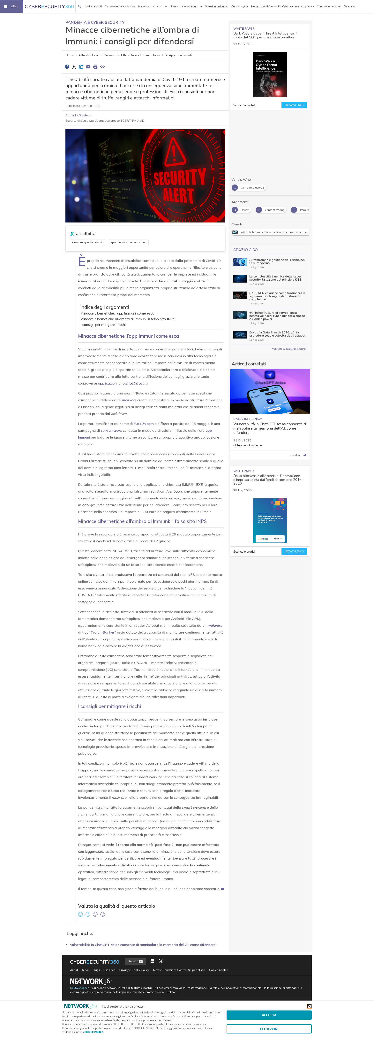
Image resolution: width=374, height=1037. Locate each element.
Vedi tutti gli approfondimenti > (289, 348)
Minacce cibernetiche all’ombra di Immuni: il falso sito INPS (127, 319)
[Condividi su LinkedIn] (81, 66)
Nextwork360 (78, 988)
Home (69, 55)
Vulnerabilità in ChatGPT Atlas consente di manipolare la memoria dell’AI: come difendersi (143, 944)
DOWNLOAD (294, 105)
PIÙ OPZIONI (269, 1029)
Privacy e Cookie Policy (134, 970)
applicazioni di (122, 383)
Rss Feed (110, 970)
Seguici (133, 961)
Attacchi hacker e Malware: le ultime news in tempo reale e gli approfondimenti (135, 55)
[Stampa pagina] (95, 66)
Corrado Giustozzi (78, 115)
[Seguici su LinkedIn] (152, 961)
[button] (11, 6)
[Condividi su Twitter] (74, 66)
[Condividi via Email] (88, 66)
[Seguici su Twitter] (161, 961)
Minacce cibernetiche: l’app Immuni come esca (117, 313)
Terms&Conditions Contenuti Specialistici (179, 970)
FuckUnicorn (144, 423)
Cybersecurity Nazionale (120, 6)
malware (214, 625)
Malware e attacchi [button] (150, 6)
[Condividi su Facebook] (67, 66)
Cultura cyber (239, 6)
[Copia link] (102, 66)
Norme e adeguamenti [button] (183, 6)
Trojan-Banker (103, 632)
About (74, 970)
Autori (86, 970)
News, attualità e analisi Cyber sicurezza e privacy (282, 6)
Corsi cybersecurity (328, 6)
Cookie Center (218, 970)
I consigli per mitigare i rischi (103, 324)
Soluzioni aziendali (216, 6)
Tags (97, 970)
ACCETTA (269, 1015)
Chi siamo (349, 6)
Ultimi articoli (94, 6)
